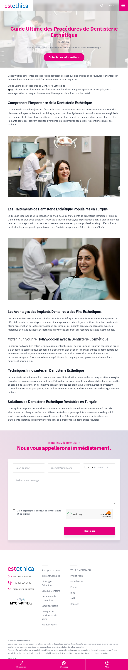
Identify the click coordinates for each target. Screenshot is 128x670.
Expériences (76, 581)
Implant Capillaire (51, 575)
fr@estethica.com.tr (23, 589)
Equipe (74, 587)
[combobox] (88, 467)
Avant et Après (49, 624)
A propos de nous (51, 570)
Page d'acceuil (33, 47)
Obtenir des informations (64, 57)
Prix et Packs (76, 575)
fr (110, 5)
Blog (45, 47)
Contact (74, 604)
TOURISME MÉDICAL (80, 570)
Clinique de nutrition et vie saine (49, 615)
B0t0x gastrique (50, 605)
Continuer (89, 531)
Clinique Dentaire (51, 590)
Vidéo (73, 598)
